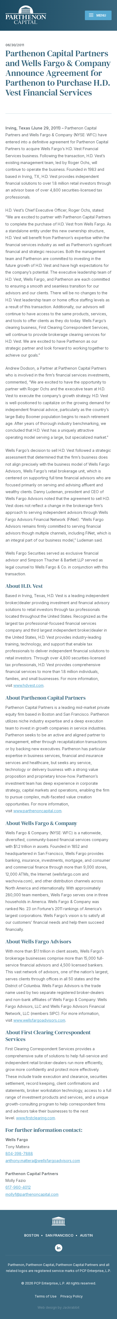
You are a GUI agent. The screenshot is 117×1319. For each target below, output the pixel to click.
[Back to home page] (25, 15)
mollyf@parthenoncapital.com (32, 1194)
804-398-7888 (19, 1153)
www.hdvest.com (28, 685)
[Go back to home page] (58, 1222)
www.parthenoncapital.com (37, 810)
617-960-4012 (18, 1187)
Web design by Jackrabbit (58, 1307)
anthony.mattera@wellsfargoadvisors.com (42, 1160)
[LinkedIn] (58, 1248)
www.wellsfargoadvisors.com (39, 1020)
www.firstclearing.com (35, 1118)
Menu (101, 15)
